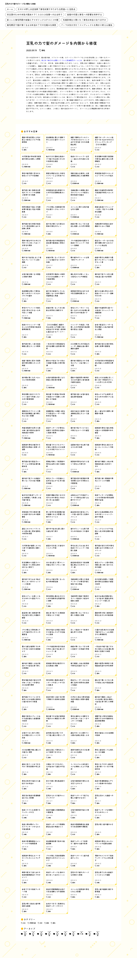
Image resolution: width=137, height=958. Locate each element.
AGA (24, 923)
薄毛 (43, 50)
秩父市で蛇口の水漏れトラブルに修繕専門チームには (61, 60)
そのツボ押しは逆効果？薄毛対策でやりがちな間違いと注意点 (46, 9)
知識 (47, 923)
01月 (73, 933)
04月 (57, 933)
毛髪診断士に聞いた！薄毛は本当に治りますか (84, 19)
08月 (25, 933)
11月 (81, 933)
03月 (65, 933)
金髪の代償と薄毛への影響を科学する (84, 14)
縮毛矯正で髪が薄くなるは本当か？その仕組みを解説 (31, 25)
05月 (49, 933)
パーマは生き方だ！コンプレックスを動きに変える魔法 (86, 25)
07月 (33, 933)
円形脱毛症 (33, 923)
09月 (97, 933)
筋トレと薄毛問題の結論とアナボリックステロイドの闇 (32, 19)
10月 (89, 933)
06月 (41, 933)
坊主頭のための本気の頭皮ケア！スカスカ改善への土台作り (34, 14)
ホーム (10, 9)
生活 (41, 923)
